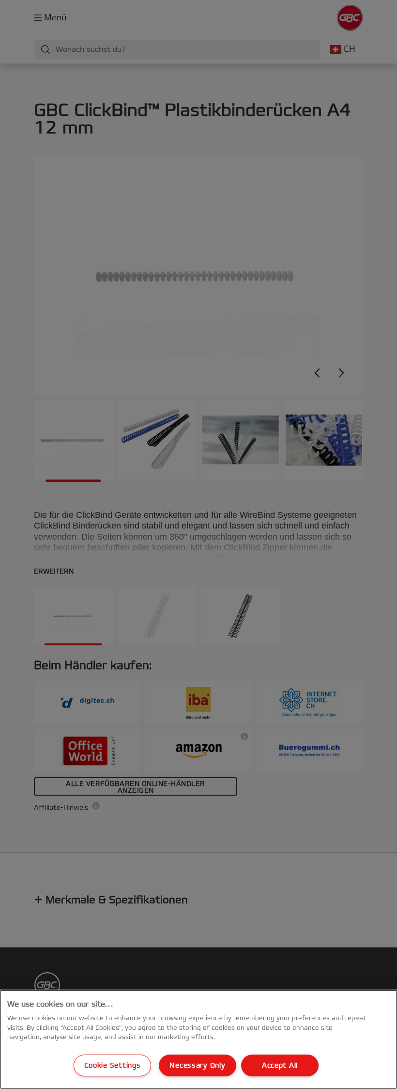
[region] (198, 1039)
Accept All (280, 1065)
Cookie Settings (112, 1065)
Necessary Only (197, 1065)
